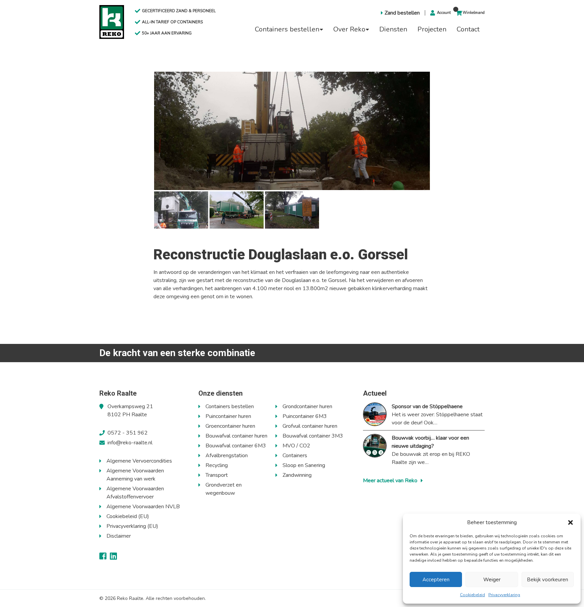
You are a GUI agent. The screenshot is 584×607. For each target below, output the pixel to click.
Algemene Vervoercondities (139, 461)
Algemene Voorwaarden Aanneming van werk (135, 475)
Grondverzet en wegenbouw (223, 489)
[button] (570, 522)
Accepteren (435, 579)
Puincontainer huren (228, 416)
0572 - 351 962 (127, 433)
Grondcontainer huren (307, 406)
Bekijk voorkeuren (547, 579)
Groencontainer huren (230, 426)
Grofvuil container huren (310, 426)
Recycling (216, 465)
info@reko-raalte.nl (129, 442)
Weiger (492, 579)
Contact (468, 29)
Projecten (431, 29)
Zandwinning (297, 475)
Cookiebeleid (472, 595)
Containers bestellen (287, 29)
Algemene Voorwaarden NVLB (143, 506)
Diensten (393, 29)
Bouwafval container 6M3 (235, 445)
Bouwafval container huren (236, 436)
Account (444, 12)
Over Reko (349, 29)
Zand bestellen (402, 13)
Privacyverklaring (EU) (132, 526)
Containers (295, 455)
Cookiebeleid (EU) (127, 516)
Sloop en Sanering (304, 465)
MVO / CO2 (296, 445)
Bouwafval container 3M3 (313, 436)
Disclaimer (118, 536)
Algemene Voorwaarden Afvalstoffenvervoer (135, 492)
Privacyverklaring (504, 595)
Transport (216, 475)
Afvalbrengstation (226, 455)
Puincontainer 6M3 (305, 416)
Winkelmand (474, 12)
